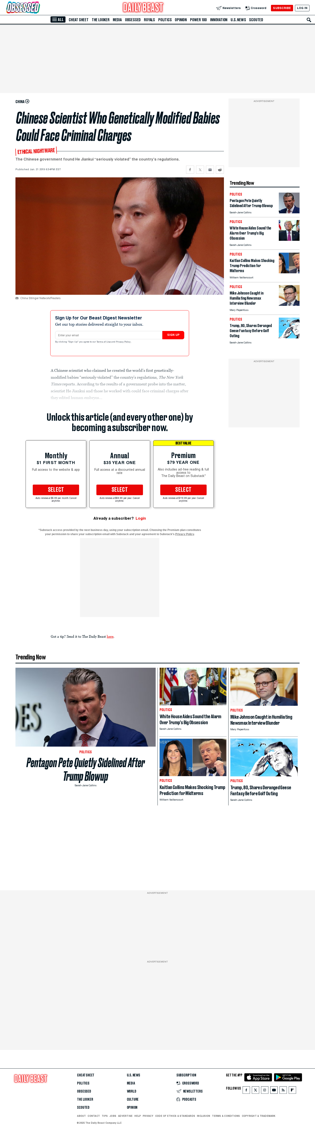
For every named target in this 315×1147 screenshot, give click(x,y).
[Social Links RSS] (283, 1091)
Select (56, 490)
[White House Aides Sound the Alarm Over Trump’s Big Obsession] (289, 239)
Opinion (181, 20)
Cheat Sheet (79, 20)
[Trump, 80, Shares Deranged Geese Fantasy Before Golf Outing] (289, 337)
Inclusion (203, 1115)
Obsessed (133, 20)
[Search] (309, 20)
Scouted (256, 20)
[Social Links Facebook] (246, 1091)
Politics (165, 20)
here (110, 636)
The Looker (101, 20)
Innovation (218, 20)
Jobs (113, 1115)
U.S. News (238, 20)
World (131, 1091)
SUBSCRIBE (282, 8)
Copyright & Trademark (259, 1115)
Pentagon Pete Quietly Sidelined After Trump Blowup (86, 769)
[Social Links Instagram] (264, 1091)
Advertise (125, 1115)
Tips (105, 1115)
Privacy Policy (123, 342)
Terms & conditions (226, 1115)
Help (137, 1115)
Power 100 (198, 20)
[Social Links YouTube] (274, 1091)
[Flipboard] (292, 1091)
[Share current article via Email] (210, 170)
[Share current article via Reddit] (220, 170)
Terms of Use (104, 342)
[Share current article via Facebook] (190, 170)
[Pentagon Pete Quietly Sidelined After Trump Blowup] (289, 212)
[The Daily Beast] (143, 8)
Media (117, 20)
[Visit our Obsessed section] (38, 8)
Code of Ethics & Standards (175, 1115)
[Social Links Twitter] (255, 1091)
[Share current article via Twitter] (200, 170)
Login (141, 518)
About (81, 1115)
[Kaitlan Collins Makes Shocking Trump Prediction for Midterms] (289, 272)
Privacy (148, 1115)
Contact (94, 1115)
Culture (133, 1099)
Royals (149, 20)
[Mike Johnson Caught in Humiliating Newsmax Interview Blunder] (289, 305)
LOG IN (302, 8)
